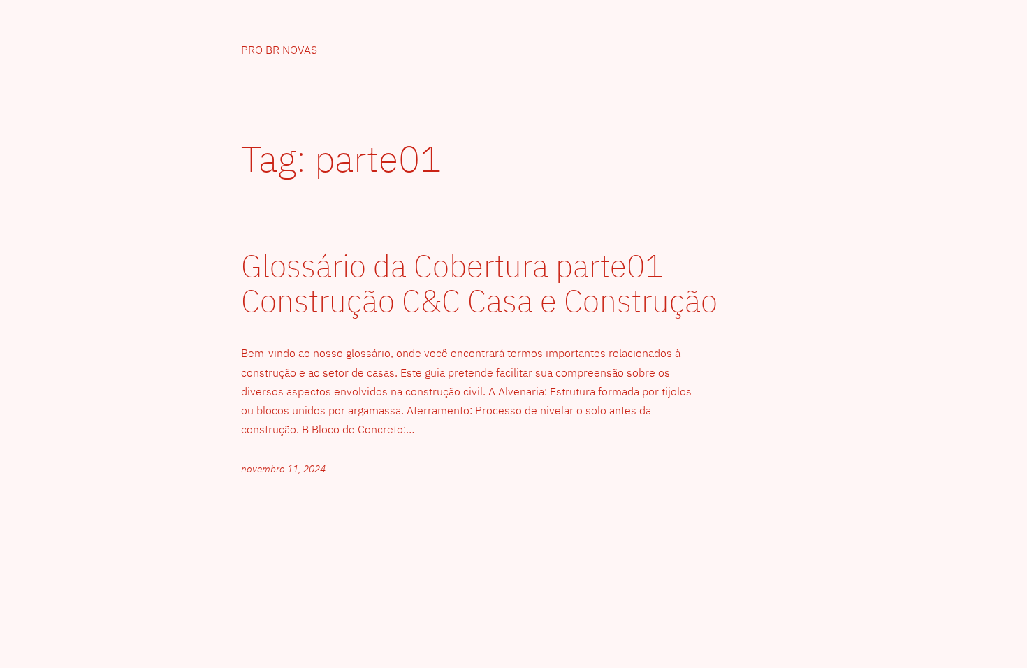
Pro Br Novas (279, 50)
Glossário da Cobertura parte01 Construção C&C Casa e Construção (479, 283)
